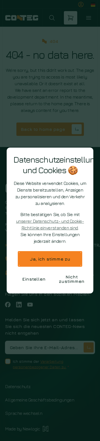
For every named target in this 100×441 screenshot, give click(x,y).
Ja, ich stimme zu (50, 258)
